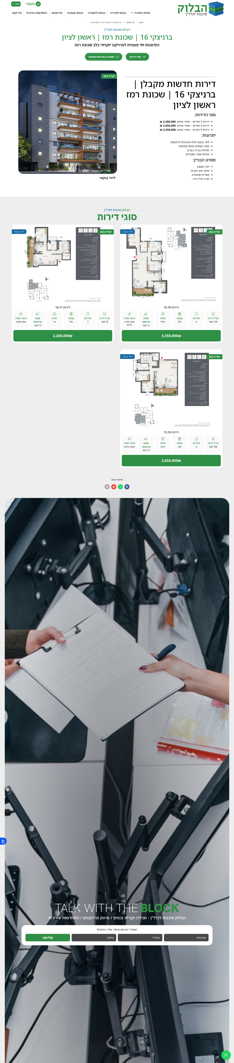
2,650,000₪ (171, 460)
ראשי (141, 22)
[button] (127, 486)
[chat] (226, 1055)
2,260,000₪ (62, 335)
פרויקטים (130, 22)
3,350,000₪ (171, 335)
